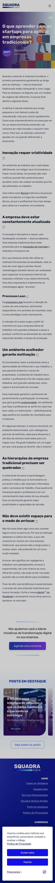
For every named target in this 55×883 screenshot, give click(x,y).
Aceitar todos (27, 852)
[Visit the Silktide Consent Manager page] (44, 871)
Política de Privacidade (19, 843)
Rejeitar (27, 862)
